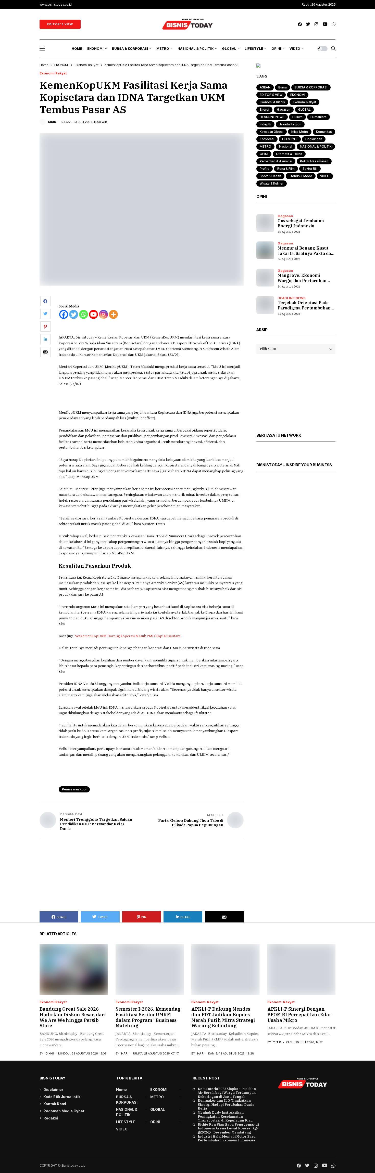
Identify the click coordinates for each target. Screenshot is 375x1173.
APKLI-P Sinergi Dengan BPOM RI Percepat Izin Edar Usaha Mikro (299, 1014)
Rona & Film (286, 169)
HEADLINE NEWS (272, 117)
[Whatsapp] (83, 314)
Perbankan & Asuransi (276, 161)
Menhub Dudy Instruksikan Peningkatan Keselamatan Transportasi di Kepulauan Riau (225, 1117)
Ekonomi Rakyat (86, 65)
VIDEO (325, 176)
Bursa (282, 87)
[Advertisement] (142, 875)
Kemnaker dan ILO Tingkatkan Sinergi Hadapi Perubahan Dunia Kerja (226, 1105)
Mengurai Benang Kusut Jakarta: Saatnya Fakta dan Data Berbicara (306, 253)
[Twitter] (73, 314)
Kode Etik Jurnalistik (61, 1096)
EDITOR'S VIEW (271, 95)
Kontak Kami (54, 1104)
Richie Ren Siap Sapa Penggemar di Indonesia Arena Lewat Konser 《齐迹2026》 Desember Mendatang (228, 1129)
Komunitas (324, 132)
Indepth (265, 124)
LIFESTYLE (289, 139)
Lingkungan (313, 139)
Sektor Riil (310, 169)
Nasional (285, 146)
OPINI (264, 154)
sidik (52, 122)
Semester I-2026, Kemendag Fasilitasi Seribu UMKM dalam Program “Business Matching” (148, 1017)
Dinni (49, 1053)
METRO (265, 146)
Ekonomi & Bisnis (272, 102)
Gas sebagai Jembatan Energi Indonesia (301, 223)
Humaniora (318, 117)
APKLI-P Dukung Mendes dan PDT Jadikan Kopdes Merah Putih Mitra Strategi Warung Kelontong (223, 1017)
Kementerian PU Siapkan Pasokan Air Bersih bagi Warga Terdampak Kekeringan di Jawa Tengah (227, 1093)
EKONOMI (61, 65)
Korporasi (267, 139)
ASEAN (265, 87)
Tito (277, 1042)
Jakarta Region (290, 124)
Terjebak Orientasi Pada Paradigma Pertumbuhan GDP (304, 308)
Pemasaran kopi (74, 789)
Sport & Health (270, 176)
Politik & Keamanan (314, 161)
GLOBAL (304, 109)
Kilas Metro (299, 132)
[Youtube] (93, 314)
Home (44, 65)
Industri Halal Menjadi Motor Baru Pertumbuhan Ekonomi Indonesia (227, 1138)
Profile (264, 169)
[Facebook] (63, 314)
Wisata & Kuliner (271, 183)
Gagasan (283, 109)
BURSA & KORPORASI (311, 87)
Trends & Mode (300, 176)
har (124, 1053)
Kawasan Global (271, 132)
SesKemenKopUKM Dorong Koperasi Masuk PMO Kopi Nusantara (127, 636)
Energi (264, 109)
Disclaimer (53, 1089)
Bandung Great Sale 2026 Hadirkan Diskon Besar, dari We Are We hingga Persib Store (73, 1017)
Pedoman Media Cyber (63, 1111)
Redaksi (50, 1118)
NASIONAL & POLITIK (316, 146)
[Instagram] (103, 314)
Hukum (297, 117)
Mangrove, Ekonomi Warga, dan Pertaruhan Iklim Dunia (302, 281)
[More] (113, 314)
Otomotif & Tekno (289, 154)
